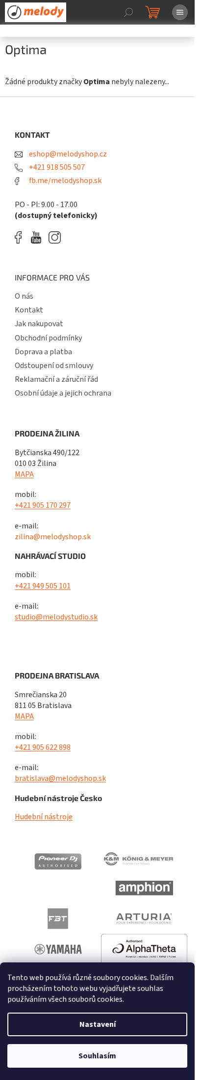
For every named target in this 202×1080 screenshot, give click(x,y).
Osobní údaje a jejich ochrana (63, 393)
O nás (24, 296)
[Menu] (180, 12)
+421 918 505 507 (56, 167)
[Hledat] (128, 12)
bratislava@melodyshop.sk (60, 778)
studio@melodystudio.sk (56, 617)
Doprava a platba (43, 351)
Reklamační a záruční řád (56, 379)
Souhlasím (97, 1055)
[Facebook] (21, 237)
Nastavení (97, 1024)
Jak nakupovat (39, 323)
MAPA (24, 474)
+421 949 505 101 (43, 586)
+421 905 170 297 (43, 505)
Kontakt (29, 310)
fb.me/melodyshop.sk (64, 180)
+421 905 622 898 (43, 747)
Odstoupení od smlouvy (54, 365)
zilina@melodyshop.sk (53, 536)
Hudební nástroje (44, 816)
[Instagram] (55, 237)
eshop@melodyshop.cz (67, 154)
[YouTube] (38, 237)
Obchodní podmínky (48, 338)
